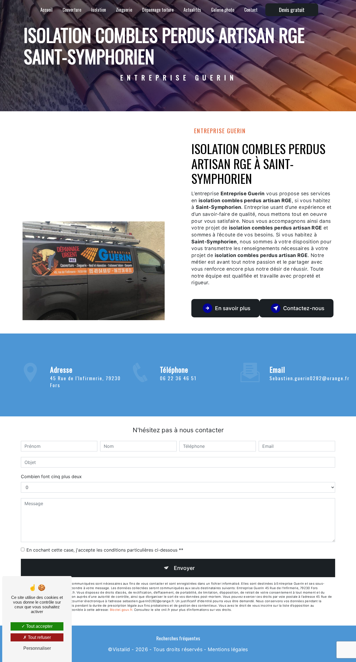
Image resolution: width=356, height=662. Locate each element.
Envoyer (184, 568)
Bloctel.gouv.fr (121, 610)
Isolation (98, 9)
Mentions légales (228, 649)
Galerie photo (222, 9)
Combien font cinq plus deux (51, 476)
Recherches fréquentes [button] (178, 638)
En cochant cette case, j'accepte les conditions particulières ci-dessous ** (104, 550)
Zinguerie (124, 9)
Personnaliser (37, 648)
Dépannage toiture (158, 9)
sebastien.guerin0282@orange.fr (310, 378)
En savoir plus (232, 308)
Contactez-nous (303, 308)
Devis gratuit (292, 10)
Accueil (46, 9)
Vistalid (121, 649)
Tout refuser (39, 637)
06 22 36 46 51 (178, 378)
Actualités (192, 9)
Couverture (72, 9)
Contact (251, 9)
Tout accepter (39, 626)
